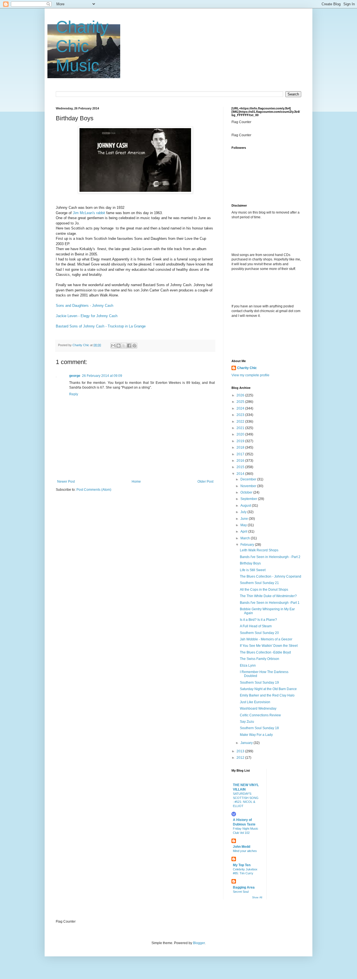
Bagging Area (244, 887)
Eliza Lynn (248, 665)
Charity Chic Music (82, 46)
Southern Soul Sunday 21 (259, 583)
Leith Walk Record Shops (259, 550)
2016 (241, 461)
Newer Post (66, 481)
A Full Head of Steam (256, 626)
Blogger (199, 943)
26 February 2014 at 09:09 (102, 376)
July (243, 512)
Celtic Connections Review (260, 715)
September (249, 499)
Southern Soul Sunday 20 (259, 633)
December (248, 479)
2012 (241, 758)
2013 (241, 751)
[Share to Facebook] (129, 345)
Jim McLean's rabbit (89, 213)
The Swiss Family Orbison (259, 659)
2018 (241, 447)
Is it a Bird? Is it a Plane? (258, 620)
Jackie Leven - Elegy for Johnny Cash (86, 316)
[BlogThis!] (118, 345)
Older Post (205, 481)
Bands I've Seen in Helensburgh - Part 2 (270, 557)
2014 (241, 474)
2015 (241, 467)
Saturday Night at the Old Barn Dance (268, 689)
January (247, 743)
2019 (241, 441)
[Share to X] (124, 345)
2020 (241, 434)
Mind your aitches (245, 851)
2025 (241, 402)
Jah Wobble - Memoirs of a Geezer (266, 639)
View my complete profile (250, 375)
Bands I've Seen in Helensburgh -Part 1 (270, 603)
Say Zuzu (247, 722)
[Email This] (113, 345)
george (74, 376)
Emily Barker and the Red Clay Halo (267, 695)
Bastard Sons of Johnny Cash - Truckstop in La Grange (101, 326)
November (248, 486)
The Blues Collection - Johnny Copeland (270, 576)
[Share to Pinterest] (134, 345)
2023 (241, 415)
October (246, 492)
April (244, 531)
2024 (241, 408)
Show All (257, 897)
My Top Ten (241, 865)
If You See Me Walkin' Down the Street (269, 646)
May (244, 525)
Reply (73, 394)
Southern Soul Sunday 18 (259, 728)
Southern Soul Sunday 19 (259, 682)
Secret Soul (241, 891)
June (244, 519)
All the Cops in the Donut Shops (264, 590)
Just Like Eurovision (255, 702)
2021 (241, 428)
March (245, 538)
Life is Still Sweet (253, 570)
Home (136, 481)
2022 (241, 421)
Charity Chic (247, 368)
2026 (241, 395)
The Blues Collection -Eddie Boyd (265, 652)
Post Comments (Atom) (93, 490)
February (247, 545)
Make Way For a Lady (256, 735)
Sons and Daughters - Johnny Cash (84, 305)
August (246, 506)
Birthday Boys (250, 563)
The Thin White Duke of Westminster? (268, 596)
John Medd (241, 847)
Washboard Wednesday (258, 708)
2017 (241, 454)
